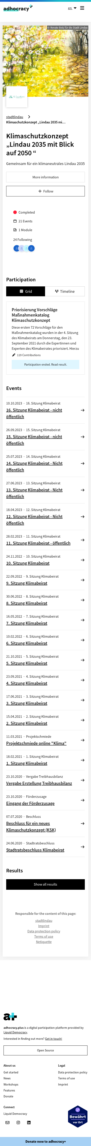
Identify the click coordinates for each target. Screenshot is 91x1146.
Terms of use (43, 936)
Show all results (45, 884)
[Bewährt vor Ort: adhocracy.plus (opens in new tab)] (77, 1117)
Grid (28, 291)
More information (45, 177)
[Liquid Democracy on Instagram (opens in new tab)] (18, 1123)
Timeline (67, 291)
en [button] (70, 8)
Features (9, 1090)
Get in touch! (53, 1039)
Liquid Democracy (15, 1032)
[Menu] (83, 7)
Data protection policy (43, 931)
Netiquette (44, 941)
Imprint (43, 926)
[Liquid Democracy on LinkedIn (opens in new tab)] (29, 1123)
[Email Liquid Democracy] (7, 1123)
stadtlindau (43, 920)
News (7, 1078)
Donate (8, 1096)
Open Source (45, 1050)
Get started (11, 1072)
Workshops (11, 1084)
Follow (48, 191)
